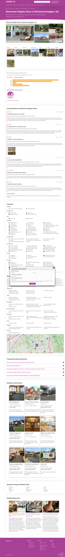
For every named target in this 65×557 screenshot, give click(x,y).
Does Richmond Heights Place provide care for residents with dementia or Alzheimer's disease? (26, 369)
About (38, 4)
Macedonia (28, 490)
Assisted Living (8, 4)
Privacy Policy (53, 546)
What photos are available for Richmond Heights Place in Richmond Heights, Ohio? (23, 375)
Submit (32, 283)
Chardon (10, 490)
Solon (45, 488)
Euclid (27, 488)
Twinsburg (45, 489)
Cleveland (28, 487)
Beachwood (11, 487)
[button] (36, 345)
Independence (29, 489)
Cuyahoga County (18, 8)
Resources (34, 4)
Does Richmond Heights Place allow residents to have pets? (19, 372)
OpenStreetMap (58, 352)
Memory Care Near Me (43, 545)
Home (7, 8)
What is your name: (15, 271)
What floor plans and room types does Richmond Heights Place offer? (21, 362)
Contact (41, 4)
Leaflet (54, 352)
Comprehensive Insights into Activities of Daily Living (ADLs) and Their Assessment (50, 514)
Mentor (45, 487)
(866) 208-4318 (29, 75)
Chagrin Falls (11, 489)
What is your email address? (16, 274)
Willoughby (46, 490)
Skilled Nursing (28, 4)
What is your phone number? (16, 278)
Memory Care (15, 4)
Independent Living (22, 4)
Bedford (10, 488)
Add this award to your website (12, 100)
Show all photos (59, 41)
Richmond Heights (24, 8)
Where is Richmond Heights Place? (14, 365)
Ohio (14, 8)
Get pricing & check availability (19, 269)
